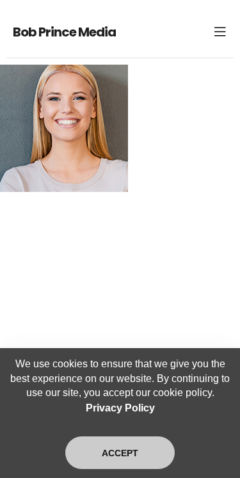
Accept (120, 453)
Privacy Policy (120, 407)
